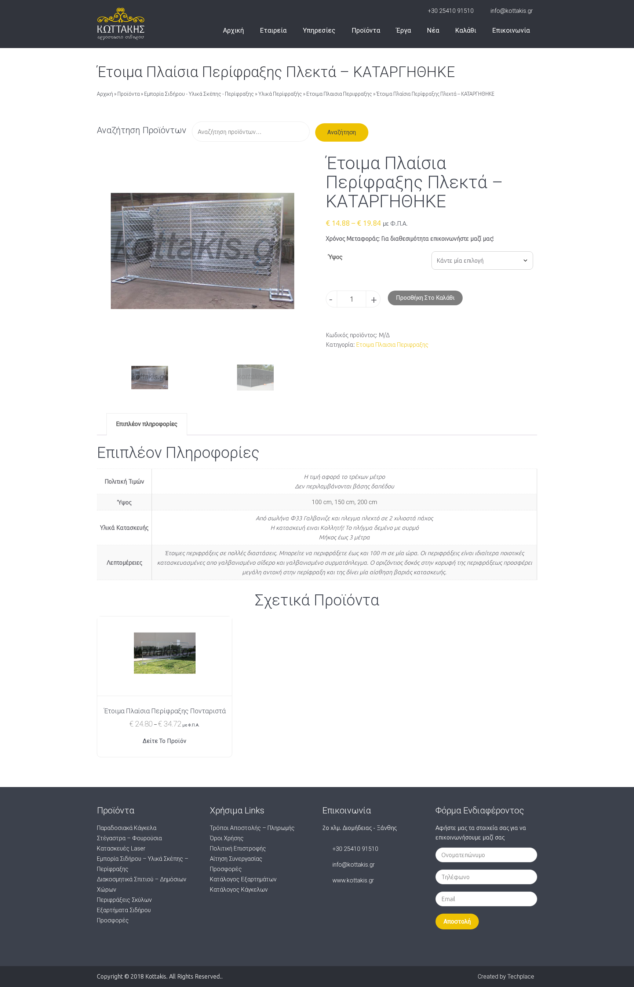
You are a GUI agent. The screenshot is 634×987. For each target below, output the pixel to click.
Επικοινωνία (511, 30)
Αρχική (233, 30)
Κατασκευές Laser (121, 848)
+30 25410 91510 (451, 10)
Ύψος (335, 257)
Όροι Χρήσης (227, 838)
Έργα (403, 30)
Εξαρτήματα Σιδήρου (124, 910)
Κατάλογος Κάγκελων (239, 889)
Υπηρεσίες (319, 30)
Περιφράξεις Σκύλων (124, 899)
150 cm (344, 502)
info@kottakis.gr (512, 10)
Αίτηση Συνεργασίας (236, 858)
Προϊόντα (365, 30)
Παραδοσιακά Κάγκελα (126, 827)
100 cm (322, 502)
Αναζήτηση (341, 132)
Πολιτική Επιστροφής (238, 848)
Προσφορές (113, 920)
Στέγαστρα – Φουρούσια (129, 838)
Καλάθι (465, 30)
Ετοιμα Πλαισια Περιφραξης (339, 94)
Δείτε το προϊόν (164, 740)
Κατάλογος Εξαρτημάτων (243, 879)
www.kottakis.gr (353, 880)
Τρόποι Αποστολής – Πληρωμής (252, 827)
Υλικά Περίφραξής (280, 94)
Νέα (433, 30)
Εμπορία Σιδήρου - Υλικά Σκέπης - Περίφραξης (199, 94)
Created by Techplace (506, 976)
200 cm (367, 502)
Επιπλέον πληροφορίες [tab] (147, 423)
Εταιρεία (273, 30)
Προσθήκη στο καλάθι (425, 297)
